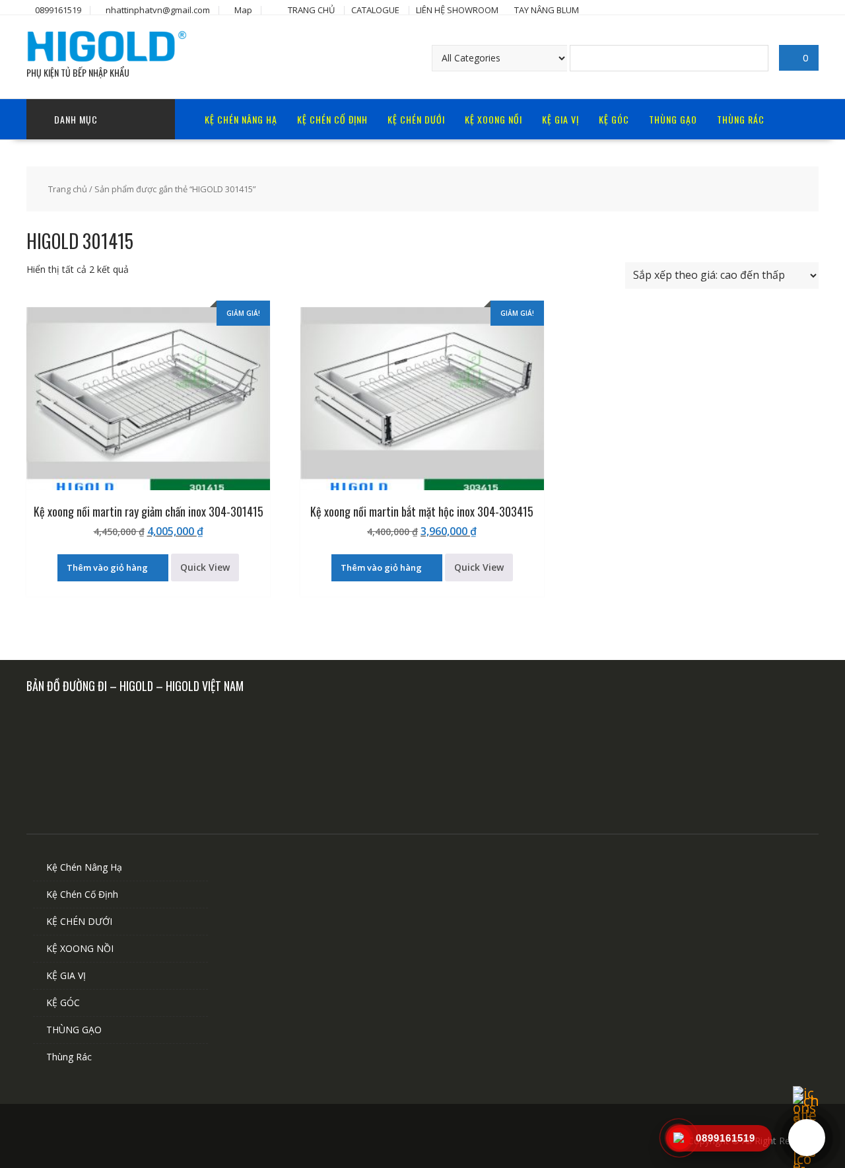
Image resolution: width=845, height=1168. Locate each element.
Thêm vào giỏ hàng (107, 567)
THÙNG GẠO (673, 119)
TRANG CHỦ (311, 10)
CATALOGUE (375, 10)
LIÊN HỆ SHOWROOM (457, 10)
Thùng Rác (740, 119)
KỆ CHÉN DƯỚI (416, 119)
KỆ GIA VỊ (560, 119)
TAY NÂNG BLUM (546, 10)
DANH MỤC (76, 119)
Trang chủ (67, 189)
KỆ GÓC (614, 119)
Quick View (205, 567)
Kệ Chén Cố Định (332, 119)
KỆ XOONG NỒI (493, 119)
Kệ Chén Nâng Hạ (241, 119)
